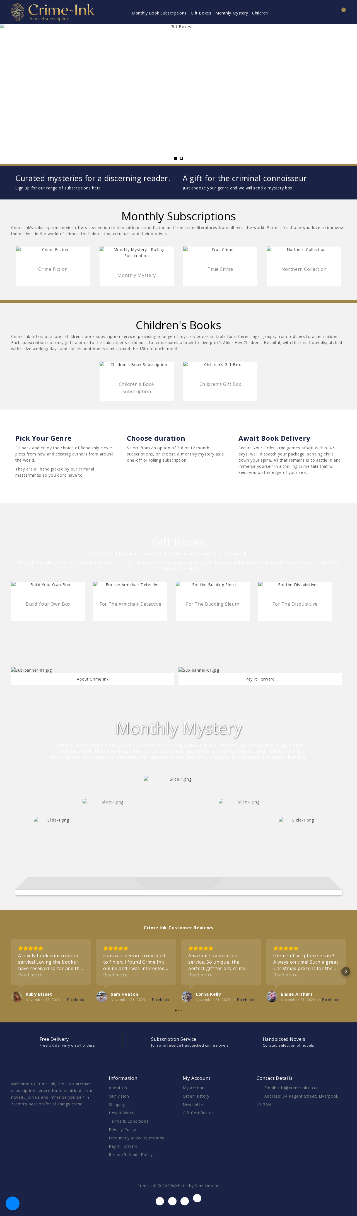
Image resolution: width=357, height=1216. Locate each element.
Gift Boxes (201, 13)
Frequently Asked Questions (136, 1138)
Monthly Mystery (231, 13)
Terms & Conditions (129, 1121)
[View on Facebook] (16, 996)
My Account (194, 1087)
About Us (118, 1087)
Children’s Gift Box (220, 384)
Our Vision (119, 1096)
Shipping (117, 1104)
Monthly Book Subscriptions (159, 13)
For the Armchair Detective (130, 604)
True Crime (220, 269)
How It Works (122, 1112)
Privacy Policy (122, 1129)
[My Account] (325, 13)
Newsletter (193, 1104)
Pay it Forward (123, 1146)
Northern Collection (304, 269)
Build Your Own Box (48, 604)
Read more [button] (30, 975)
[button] (11, 971)
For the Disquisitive (295, 604)
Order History (196, 1096)
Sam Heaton (207, 1185)
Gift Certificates (198, 1112)
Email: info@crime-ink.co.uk (291, 1087)
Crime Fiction (52, 269)
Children (260, 13)
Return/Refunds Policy (131, 1154)
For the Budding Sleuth (213, 604)
